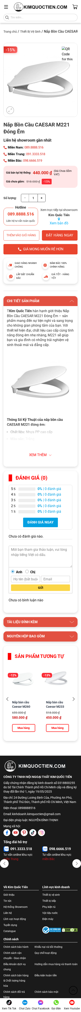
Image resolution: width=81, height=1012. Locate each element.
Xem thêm (38, 455)
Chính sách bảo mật (46, 991)
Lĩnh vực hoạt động (14, 919)
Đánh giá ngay (40, 522)
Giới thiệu (8, 894)
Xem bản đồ (59, 223)
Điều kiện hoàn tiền (46, 975)
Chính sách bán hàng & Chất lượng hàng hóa (16, 980)
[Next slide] (74, 699)
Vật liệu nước (50, 913)
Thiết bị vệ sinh (51, 894)
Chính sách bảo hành (16, 946)
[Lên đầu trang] (73, 990)
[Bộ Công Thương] (51, 930)
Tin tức (7, 900)
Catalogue (9, 931)
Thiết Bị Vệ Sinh (30, 31)
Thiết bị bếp (49, 900)
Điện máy (47, 919)
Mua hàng (23, 727)
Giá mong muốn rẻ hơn (43, 249)
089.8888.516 (33, 147)
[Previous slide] (7, 699)
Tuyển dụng (10, 925)
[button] (4, 863)
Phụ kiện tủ (49, 906)
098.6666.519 (32, 161)
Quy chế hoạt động (46, 953)
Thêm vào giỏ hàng (21, 235)
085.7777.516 (21, 849)
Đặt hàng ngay (59, 235)
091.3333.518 (35, 154)
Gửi (40, 587)
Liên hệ (7, 913)
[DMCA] (70, 930)
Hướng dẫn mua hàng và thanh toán (56, 964)
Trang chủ (10, 31)
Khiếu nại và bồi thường (48, 946)
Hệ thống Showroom (15, 906)
